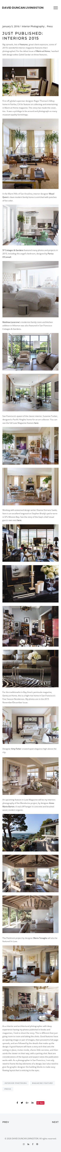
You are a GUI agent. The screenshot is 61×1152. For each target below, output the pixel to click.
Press (50, 26)
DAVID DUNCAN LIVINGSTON (22, 7)
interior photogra (16, 1083)
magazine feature (42, 1083)
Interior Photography (33, 26)
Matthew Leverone (10, 322)
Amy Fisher (16, 749)
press (8, 1089)
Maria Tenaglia (40, 938)
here (36, 423)
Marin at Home (43, 51)
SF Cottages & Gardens (12, 250)
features (24, 44)
